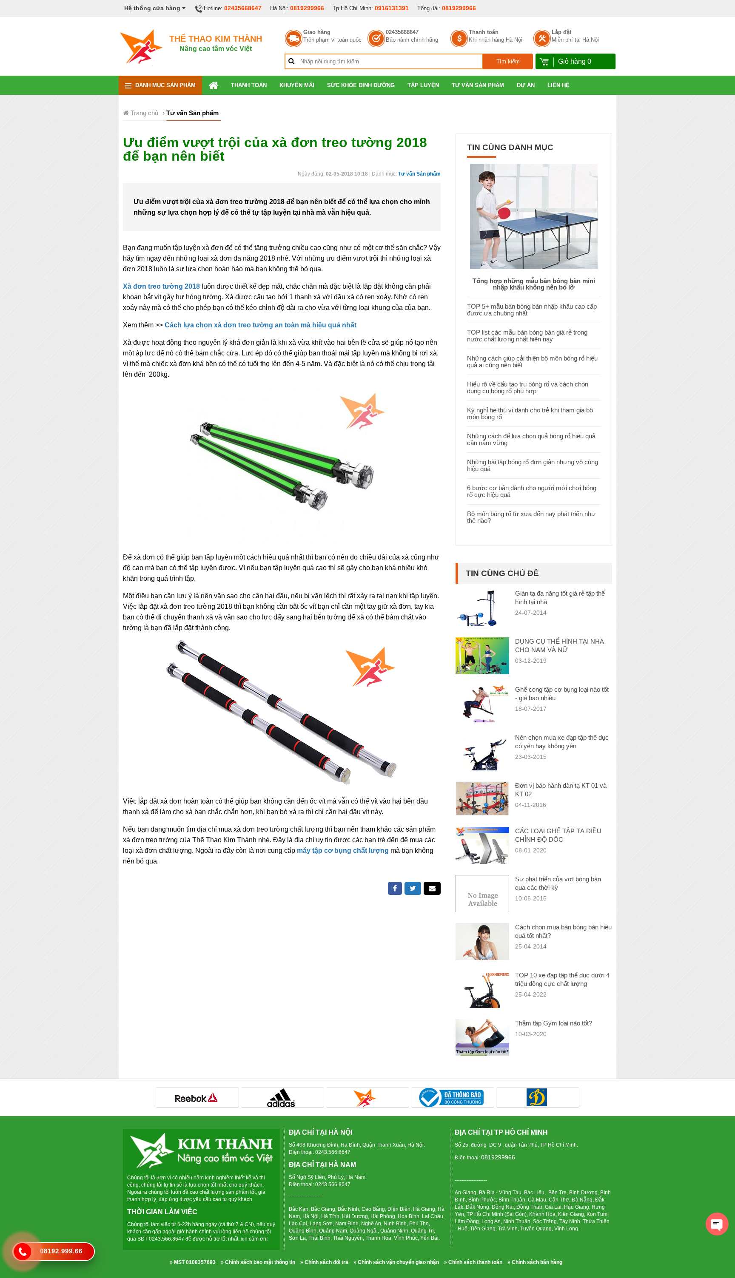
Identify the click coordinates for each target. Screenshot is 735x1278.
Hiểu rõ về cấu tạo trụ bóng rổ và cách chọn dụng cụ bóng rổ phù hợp (527, 388)
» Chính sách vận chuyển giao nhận (396, 1262)
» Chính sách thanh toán (473, 1262)
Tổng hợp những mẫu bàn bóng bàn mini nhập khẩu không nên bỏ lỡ (534, 284)
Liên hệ (558, 85)
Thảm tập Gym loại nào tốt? (553, 1023)
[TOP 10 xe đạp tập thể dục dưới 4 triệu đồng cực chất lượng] (482, 997)
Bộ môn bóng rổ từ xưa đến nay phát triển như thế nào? (531, 517)
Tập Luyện (423, 85)
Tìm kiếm (508, 61)
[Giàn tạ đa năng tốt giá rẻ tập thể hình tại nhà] (482, 616)
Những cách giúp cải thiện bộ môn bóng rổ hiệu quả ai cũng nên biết (532, 362)
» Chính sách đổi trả (324, 1262)
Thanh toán (484, 32)
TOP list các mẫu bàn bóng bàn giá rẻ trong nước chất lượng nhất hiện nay (527, 336)
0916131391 (392, 8)
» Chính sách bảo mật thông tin (258, 1262)
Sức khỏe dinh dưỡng (361, 85)
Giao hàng (316, 32)
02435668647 (243, 8)
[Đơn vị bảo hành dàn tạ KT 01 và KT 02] (482, 797)
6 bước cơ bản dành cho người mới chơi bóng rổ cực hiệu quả (531, 491)
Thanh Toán (249, 85)
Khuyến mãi (296, 85)
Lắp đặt (561, 32)
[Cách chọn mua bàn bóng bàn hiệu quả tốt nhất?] (482, 953)
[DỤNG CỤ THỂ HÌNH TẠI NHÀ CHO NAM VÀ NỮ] (482, 656)
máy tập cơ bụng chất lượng (343, 850)
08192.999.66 (61, 1251)
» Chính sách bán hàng (534, 1262)
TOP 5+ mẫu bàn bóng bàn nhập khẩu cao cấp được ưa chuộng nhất (532, 310)
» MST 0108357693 (193, 1262)
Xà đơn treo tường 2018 (161, 286)
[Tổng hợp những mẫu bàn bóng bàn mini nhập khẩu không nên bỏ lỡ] (534, 215)
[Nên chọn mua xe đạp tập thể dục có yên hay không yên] (482, 759)
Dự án (526, 85)
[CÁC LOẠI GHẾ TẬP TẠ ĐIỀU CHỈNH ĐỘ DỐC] (482, 846)
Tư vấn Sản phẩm (478, 85)
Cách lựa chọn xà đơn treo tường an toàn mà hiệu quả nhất (260, 325)
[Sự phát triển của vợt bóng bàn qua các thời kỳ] (482, 901)
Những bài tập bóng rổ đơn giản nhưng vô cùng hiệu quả (532, 465)
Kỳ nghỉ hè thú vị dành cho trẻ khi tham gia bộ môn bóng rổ (530, 413)
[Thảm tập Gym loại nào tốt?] (482, 1045)
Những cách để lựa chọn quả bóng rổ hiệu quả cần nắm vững (531, 439)
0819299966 (307, 8)
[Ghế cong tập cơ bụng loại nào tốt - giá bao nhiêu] (482, 711)
